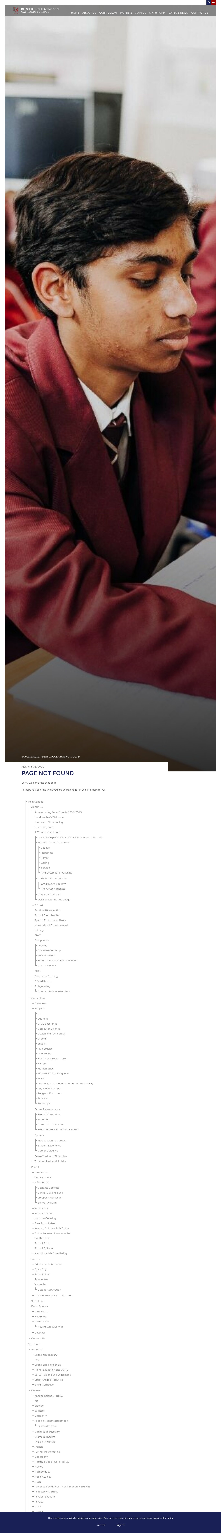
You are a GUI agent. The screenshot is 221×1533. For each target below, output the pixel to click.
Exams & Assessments (47, 1109)
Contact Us (38, 1338)
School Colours (43, 1248)
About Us (37, 806)
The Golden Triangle (53, 888)
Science (42, 1098)
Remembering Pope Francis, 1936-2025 (58, 812)
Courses (36, 1390)
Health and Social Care (52, 1058)
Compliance (41, 940)
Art (40, 1013)
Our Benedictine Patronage (54, 899)
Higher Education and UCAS (51, 1369)
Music (41, 1078)
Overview (40, 1003)
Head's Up (40, 1316)
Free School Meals (45, 1223)
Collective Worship (49, 894)
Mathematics (45, 1068)
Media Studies (42, 1476)
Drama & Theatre (44, 1436)
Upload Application (49, 1289)
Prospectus (41, 1279)
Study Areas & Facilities (48, 1379)
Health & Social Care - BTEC (51, 1461)
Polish (38, 1506)
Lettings (39, 930)
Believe (45, 847)
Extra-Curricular (44, 1384)
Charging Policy (47, 965)
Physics (38, 1501)
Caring (45, 862)
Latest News (41, 1321)
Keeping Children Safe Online (51, 1228)
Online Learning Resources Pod (52, 1233)
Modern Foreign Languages (54, 1073)
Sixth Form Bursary (45, 1354)
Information (41, 1182)
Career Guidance (48, 1150)
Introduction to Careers (52, 1140)
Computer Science (49, 1028)
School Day (41, 1208)
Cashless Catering (48, 1187)
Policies (42, 945)
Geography (44, 1053)
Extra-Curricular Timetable (50, 1156)
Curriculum (38, 998)
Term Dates (41, 1172)
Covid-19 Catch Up (49, 950)
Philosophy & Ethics (46, 1491)
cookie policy (166, 1518)
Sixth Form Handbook (47, 1364)
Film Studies (45, 1048)
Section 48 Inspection (47, 910)
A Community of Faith (47, 832)
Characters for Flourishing (56, 872)
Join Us (35, 1259)
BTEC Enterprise (47, 1023)
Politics (38, 1511)
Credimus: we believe (53, 883)
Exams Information (49, 1114)
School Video (42, 1274)
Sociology (44, 1103)
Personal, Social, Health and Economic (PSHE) (65, 1083)
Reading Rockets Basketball (51, 1420)
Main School (49, 757)
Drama (42, 1038)
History (42, 1063)
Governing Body (44, 827)
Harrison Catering (45, 1218)
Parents (35, 1167)
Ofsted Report (43, 981)
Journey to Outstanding (48, 822)
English (42, 1043)
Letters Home (42, 1177)
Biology (39, 1405)
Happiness (47, 852)
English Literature (44, 1441)
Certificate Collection (51, 1124)
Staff (37, 935)
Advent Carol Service (50, 1326)
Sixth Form (37, 1301)
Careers (39, 1135)
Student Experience (49, 1145)
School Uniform (47, 1202)
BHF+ (37, 971)
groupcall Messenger (50, 1197)
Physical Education (49, 1088)
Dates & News (39, 1306)
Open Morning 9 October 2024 (53, 1295)
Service (45, 867)
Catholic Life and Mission (52, 878)
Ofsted (38, 905)
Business (43, 1018)
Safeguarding (42, 986)
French (38, 1446)
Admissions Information (48, 1264)
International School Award (51, 925)
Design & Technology (47, 1431)
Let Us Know (42, 1238)
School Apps (42, 1243)
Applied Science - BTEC (48, 1395)
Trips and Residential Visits (50, 1161)
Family (45, 857)
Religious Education (49, 1093)
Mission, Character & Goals (54, 842)
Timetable (44, 1119)
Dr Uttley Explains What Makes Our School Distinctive (70, 837)
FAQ (36, 1359)
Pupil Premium (46, 955)
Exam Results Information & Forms (58, 1129)
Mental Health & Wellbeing (50, 1253)
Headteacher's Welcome (49, 817)
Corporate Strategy (46, 976)
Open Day (40, 1269)
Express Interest (47, 1425)
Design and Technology (51, 1033)
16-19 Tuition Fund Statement (52, 1374)
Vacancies (40, 1284)
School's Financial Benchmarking (57, 960)
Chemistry (40, 1415)
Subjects (39, 1008)
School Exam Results (46, 915)
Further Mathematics (47, 1451)
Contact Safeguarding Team (54, 991)
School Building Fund (50, 1192)
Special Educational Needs (50, 920)
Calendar (39, 1332)
